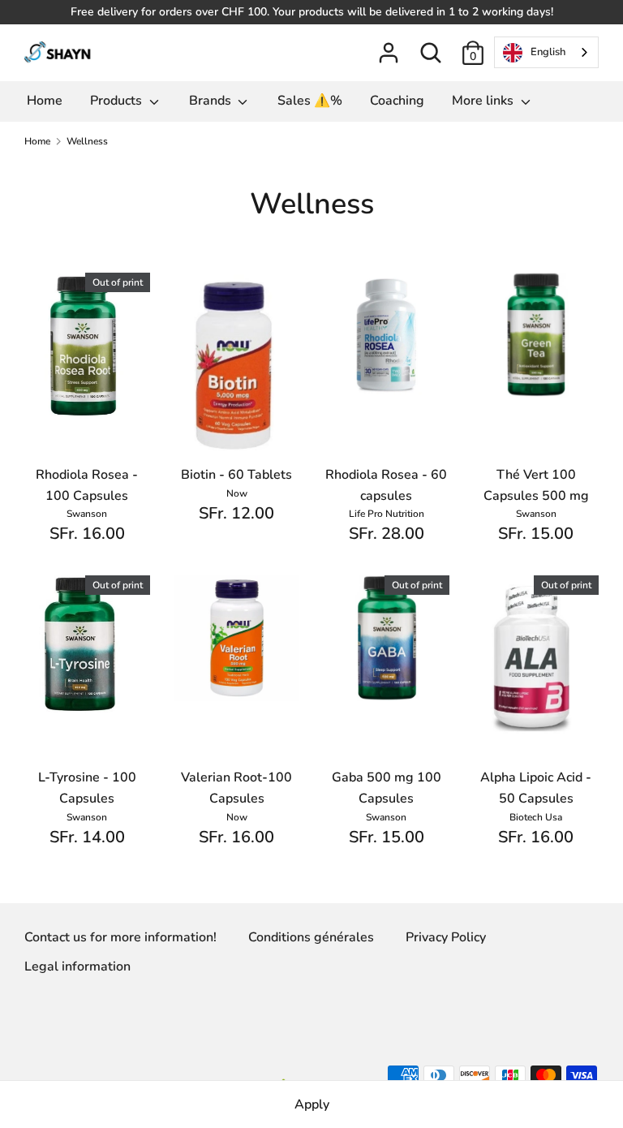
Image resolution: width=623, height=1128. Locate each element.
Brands (211, 101)
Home (44, 101)
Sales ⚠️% (309, 101)
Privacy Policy (446, 937)
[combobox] (546, 52)
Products (117, 101)
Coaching (397, 101)
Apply (311, 1104)
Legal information (77, 966)
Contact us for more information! (120, 937)
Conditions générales (311, 937)
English (548, 52)
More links (484, 101)
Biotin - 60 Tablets (236, 475)
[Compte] (388, 46)
